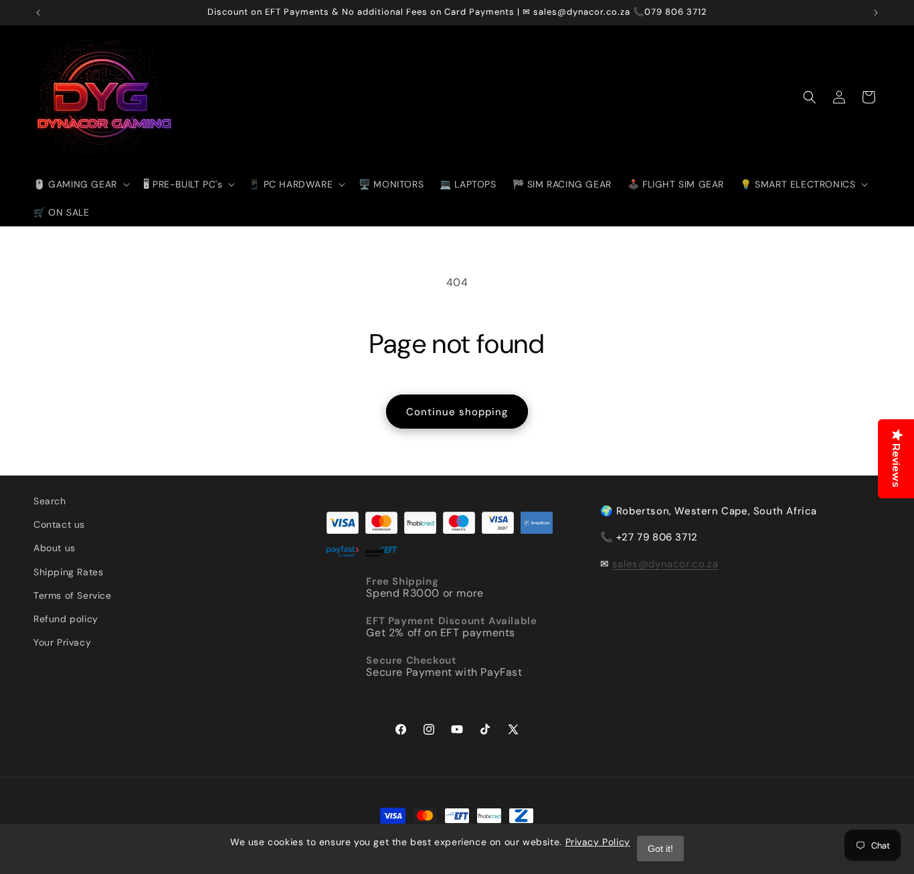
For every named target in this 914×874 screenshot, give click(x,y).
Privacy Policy (597, 842)
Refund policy (65, 619)
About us (54, 548)
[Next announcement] (876, 12)
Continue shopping (457, 412)
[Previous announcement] (38, 12)
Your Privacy (62, 642)
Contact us (59, 524)
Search (49, 501)
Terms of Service (72, 595)
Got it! (660, 848)
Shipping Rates (68, 572)
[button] (80, 184)
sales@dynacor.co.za (665, 564)
